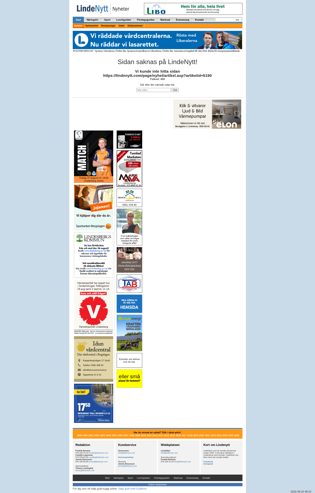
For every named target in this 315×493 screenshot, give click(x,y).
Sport (107, 19)
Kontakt (199, 19)
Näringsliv (92, 19)
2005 (114, 435)
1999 (79, 435)
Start (78, 19)
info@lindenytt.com (126, 453)
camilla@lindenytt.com (98, 457)
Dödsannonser (135, 25)
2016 (178, 435)
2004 (108, 435)
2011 (149, 435)
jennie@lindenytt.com (98, 462)
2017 (184, 435)
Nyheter (78, 25)
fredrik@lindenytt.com (98, 453)
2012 (155, 435)
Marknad (165, 19)
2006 (120, 435)
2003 (102, 435)
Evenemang (182, 19)
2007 (126, 435)
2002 (96, 435)
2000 (85, 435)
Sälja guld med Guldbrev (132, 488)
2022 (213, 435)
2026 (236, 435)
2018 (189, 435)
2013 (160, 435)
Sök (237, 20)
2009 (137, 435)
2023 (219, 435)
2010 (143, 435)
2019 (195, 435)
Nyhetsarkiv (91, 25)
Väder (121, 25)
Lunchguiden (123, 19)
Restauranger (108, 25)
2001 (91, 435)
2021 (207, 435)
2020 (201, 435)
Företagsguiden (146, 19)
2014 (166, 435)
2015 (172, 435)
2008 (131, 435)
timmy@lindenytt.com (84, 470)
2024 (225, 435)
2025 (230, 435)
